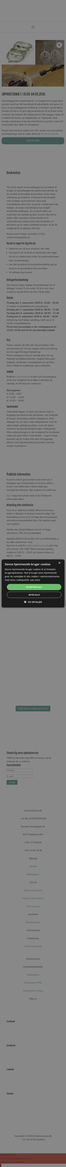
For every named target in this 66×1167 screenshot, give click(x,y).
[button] (33, 602)
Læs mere (35, 579)
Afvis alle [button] (34, 594)
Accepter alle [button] (34, 587)
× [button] (59, 563)
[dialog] (33, 583)
